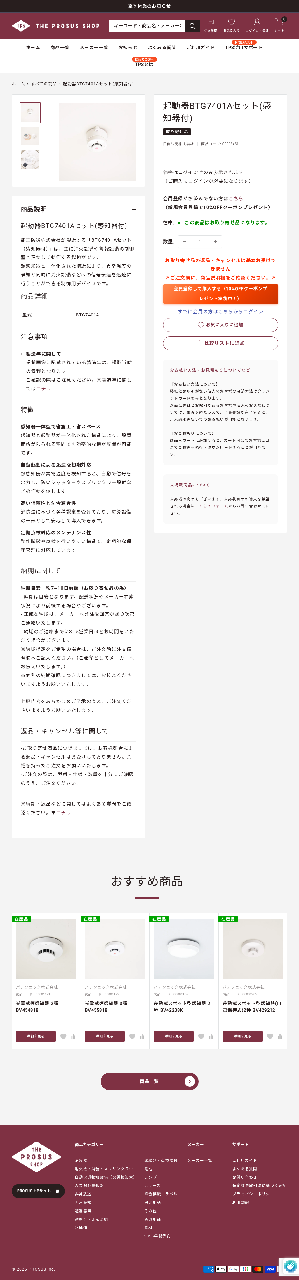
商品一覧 (60, 47)
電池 (148, 1169)
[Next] (287, 981)
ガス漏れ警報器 (89, 1185)
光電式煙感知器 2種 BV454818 (37, 1007)
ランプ (150, 1177)
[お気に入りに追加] (63, 1036)
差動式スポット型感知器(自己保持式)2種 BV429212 (252, 1007)
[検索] (192, 26)
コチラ (43, 389)
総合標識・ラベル (161, 1194)
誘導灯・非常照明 (91, 1219)
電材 (148, 1228)
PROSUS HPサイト (35, 1191)
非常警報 (83, 1202)
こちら (236, 198)
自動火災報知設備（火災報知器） (106, 1177)
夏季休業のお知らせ (149, 6)
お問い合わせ (245, 1177)
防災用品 (152, 1219)
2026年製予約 (157, 1236)
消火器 (81, 1160)
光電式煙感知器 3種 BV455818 (106, 1007)
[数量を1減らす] (184, 242)
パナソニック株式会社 (37, 987)
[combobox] (147, 26)
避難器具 (83, 1211)
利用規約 (240, 1202)
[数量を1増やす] (215, 242)
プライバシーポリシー (253, 1194)
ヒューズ (152, 1185)
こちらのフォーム (211, 506)
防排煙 (81, 1228)
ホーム (33, 47)
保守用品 (152, 1202)
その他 (150, 1211)
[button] (220, 343)
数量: (169, 241)
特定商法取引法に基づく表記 (259, 1185)
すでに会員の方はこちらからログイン (221, 311)
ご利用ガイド (201, 47)
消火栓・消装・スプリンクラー (104, 1169)
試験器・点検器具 (161, 1160)
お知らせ (128, 47)
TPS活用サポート (244, 47)
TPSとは (144, 64)
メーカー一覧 (94, 47)
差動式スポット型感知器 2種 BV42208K (182, 1007)
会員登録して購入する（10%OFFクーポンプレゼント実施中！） (220, 293)
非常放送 (83, 1194)
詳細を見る (36, 1036)
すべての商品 (44, 83)
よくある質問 (162, 47)
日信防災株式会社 (178, 144)
